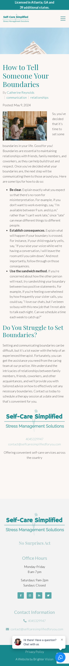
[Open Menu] (63, 19)
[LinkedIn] (39, 595)
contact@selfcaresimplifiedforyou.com (34, 444)
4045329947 (34, 439)
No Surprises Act (34, 543)
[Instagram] (30, 595)
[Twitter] (48, 595)
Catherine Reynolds (20, 92)
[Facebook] (21, 595)
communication (16, 97)
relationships (39, 97)
